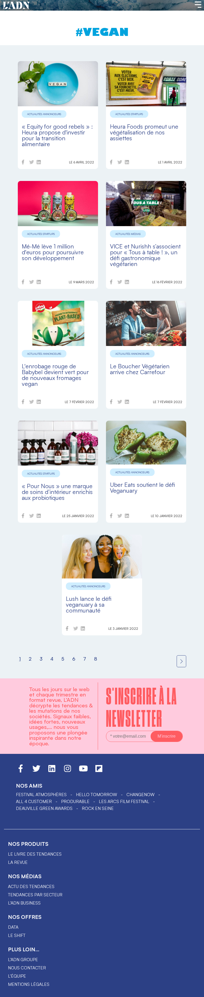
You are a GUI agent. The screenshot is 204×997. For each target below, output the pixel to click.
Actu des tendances (31, 886)
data (13, 927)
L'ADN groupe (23, 959)
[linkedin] (39, 163)
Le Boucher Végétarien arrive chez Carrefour (139, 368)
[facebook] (23, 163)
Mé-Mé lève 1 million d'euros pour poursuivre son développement (53, 252)
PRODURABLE (75, 801)
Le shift (17, 935)
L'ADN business (24, 903)
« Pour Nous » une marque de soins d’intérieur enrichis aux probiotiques (57, 491)
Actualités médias (128, 233)
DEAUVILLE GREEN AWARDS (44, 808)
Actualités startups (129, 114)
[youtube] (83, 771)
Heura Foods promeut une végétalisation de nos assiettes (144, 132)
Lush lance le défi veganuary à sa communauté (88, 604)
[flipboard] (98, 771)
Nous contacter (27, 967)
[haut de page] (194, 990)
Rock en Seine (98, 808)
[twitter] (31, 163)
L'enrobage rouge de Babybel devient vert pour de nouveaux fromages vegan (55, 374)
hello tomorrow (96, 794)
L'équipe (17, 976)
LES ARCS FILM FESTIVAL (124, 801)
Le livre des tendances (35, 854)
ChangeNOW (140, 794)
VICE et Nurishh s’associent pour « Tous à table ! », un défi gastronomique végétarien (145, 255)
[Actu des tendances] (16, 5)
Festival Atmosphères (41, 794)
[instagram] (67, 771)
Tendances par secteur (35, 894)
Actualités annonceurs (44, 114)
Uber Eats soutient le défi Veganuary (142, 487)
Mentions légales (28, 984)
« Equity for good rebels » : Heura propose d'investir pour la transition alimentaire (57, 135)
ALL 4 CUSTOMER (34, 801)
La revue (18, 862)
